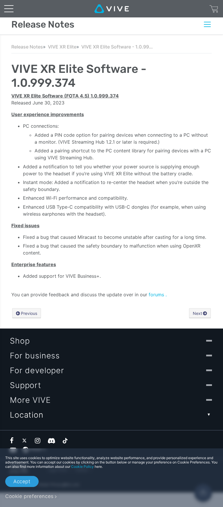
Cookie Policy (82, 466)
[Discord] (51, 440)
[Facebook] (13, 440)
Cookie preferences (29, 496)
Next (197, 313)
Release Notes (27, 47)
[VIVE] (111, 8)
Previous (29, 313)
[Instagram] (38, 440)
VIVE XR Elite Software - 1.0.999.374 (117, 47)
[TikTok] (65, 440)
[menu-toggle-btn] (8, 8)
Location (27, 415)
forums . (158, 294)
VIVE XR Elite (62, 47)
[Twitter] (25, 441)
